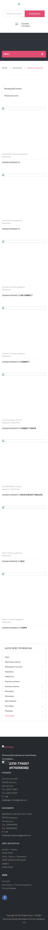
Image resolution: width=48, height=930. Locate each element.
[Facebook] (4, 897)
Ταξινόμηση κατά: (11, 96)
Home (4, 68)
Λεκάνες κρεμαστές (19, 154)
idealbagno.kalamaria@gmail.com (16, 835)
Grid (6, 79)
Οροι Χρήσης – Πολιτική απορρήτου (17, 885)
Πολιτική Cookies (9, 888)
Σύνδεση (26, 26)
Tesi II (4, 221)
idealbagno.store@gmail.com (14, 800)
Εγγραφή (25, 23)
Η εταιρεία (6, 881)
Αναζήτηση (34, 13)
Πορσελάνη (17, 68)
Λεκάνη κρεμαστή (11, 162)
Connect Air (7, 154)
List (11, 79)
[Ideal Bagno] (24, 4)
